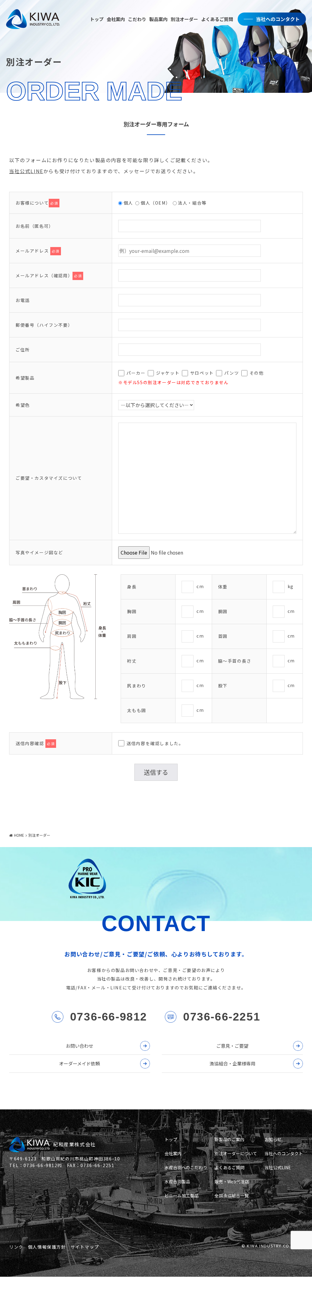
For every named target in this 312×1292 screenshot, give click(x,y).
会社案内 (116, 19)
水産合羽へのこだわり (186, 1167)
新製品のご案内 (229, 1139)
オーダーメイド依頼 (79, 1063)
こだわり (137, 19)
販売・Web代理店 (231, 1181)
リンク (16, 1247)
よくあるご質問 (217, 19)
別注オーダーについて (235, 1153)
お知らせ (273, 1139)
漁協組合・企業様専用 (232, 1063)
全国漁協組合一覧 (231, 1195)
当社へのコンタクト (278, 19)
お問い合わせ (79, 1046)
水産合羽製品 (177, 1181)
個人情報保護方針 (47, 1247)
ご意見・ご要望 (232, 1046)
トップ (97, 19)
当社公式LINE (26, 171)
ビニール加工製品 (182, 1195)
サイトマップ (85, 1247)
